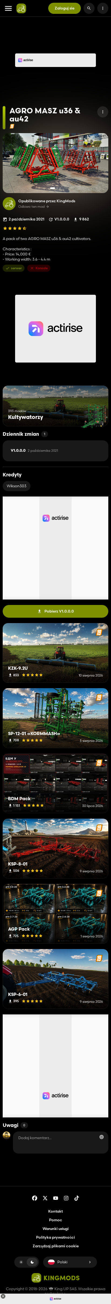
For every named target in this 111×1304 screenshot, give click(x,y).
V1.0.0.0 (34, 450)
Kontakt (55, 1211)
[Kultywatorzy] (94, 416)
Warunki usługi (56, 1228)
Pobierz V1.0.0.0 (59, 611)
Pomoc (55, 1220)
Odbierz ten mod (31, 207)
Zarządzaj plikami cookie (56, 1246)
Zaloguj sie (64, 8)
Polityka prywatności (55, 1237)
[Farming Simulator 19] (12, 126)
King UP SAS (65, 1288)
